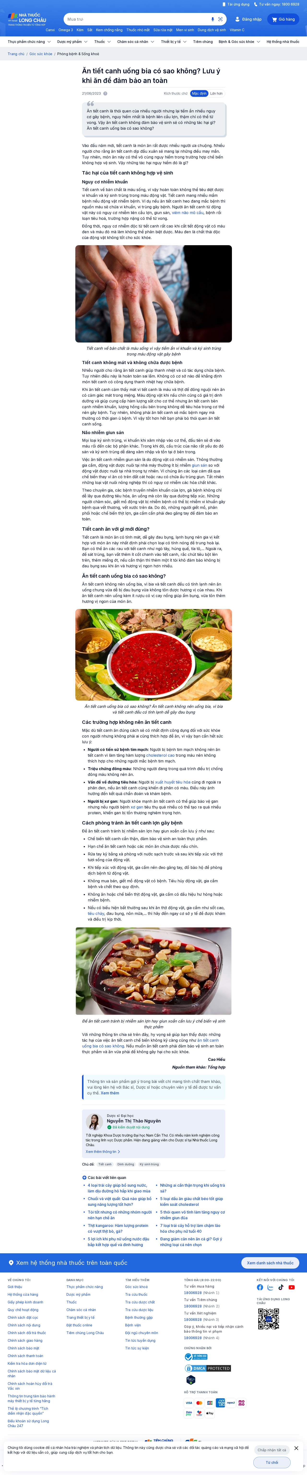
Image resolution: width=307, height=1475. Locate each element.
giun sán (199, 465)
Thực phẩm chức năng (84, 1287)
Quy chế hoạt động (23, 1310)
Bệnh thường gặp (139, 1317)
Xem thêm (110, 1093)
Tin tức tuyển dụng (140, 1340)
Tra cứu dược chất (140, 1302)
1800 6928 (290, 4)
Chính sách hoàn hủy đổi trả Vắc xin (30, 1386)
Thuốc (71, 1302)
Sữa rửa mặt (163, 30)
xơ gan (137, 807)
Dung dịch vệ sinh (212, 30)
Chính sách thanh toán (25, 1356)
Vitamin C (237, 30)
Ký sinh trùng (149, 1164)
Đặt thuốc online (79, 1325)
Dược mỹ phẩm (78, 1294)
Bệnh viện (133, 1325)
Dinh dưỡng (126, 1164)
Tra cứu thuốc (136, 1294)
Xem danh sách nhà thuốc (270, 1262)
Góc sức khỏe (41, 54)
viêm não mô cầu (187, 212)
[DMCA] (208, 1368)
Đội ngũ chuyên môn (141, 1333)
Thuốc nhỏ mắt (138, 30)
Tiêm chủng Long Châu (85, 1333)
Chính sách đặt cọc (23, 1317)
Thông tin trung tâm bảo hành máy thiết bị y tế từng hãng (31, 1398)
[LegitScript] (208, 1380)
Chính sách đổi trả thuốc (27, 1333)
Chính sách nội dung (24, 1325)
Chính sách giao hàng (25, 1340)
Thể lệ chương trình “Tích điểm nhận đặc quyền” (28, 1410)
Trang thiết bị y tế (80, 1317)
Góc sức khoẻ (136, 1287)
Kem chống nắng (109, 30)
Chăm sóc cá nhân (81, 1310)
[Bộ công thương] (195, 1357)
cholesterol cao (160, 755)
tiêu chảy (96, 913)
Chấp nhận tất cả (272, 1450)
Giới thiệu (15, 1287)
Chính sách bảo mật (23, 1348)
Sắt (89, 30)
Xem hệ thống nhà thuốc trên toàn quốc (72, 1262)
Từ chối (272, 1462)
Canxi (50, 30)
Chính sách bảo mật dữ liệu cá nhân (32, 1373)
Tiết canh (105, 1164)
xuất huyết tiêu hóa (172, 782)
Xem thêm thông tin (101, 1152)
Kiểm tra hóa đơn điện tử (27, 1363)
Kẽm (80, 30)
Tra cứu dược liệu (139, 1310)
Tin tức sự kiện (137, 1348)
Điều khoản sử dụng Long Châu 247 (28, 1423)
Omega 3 (66, 30)
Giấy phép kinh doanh (25, 1302)
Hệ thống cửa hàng (23, 1294)
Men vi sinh (185, 30)
